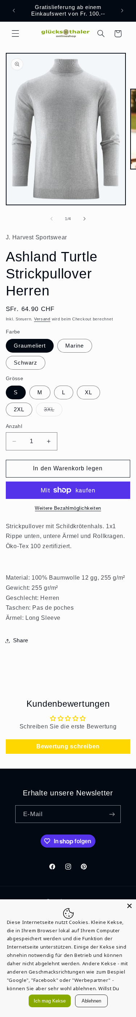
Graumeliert (30, 346)
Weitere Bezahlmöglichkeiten (68, 508)
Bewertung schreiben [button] (68, 746)
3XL (53, 411)
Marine (74, 346)
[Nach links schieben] (51, 219)
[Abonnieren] (112, 814)
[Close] (129, 905)
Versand (42, 319)
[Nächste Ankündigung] (122, 10)
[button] (15, 33)
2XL (19, 409)
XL (88, 392)
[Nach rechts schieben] (84, 219)
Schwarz (25, 363)
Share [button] (20, 640)
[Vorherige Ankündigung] (14, 10)
